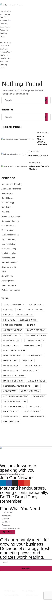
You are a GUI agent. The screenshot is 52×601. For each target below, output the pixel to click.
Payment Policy (28, 591)
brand (20, 310)
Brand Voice (6, 207)
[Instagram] (15, 483)
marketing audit (11, 366)
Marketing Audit (8, 258)
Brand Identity (7, 198)
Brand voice (9, 320)
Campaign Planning (10, 221)
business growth (28, 320)
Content (31, 325)
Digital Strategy (11, 345)
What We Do (5, 14)
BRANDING (7, 315)
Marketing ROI (30, 371)
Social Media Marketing (14, 401)
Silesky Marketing (30, 391)
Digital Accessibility (13, 340)
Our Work (3, 24)
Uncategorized (7, 281)
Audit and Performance (11, 189)
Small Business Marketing (15, 396)
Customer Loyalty (12, 335)
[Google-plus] (27, 483)
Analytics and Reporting (11, 184)
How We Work (5, 11)
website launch (10, 416)
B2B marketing (36, 305)
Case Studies (5, 27)
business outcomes (12, 325)
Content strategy (36, 330)
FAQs (2, 36)
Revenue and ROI (9, 267)
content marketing (12, 330)
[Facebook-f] (9, 483)
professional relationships (16, 386)
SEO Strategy (9, 391)
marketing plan (10, 371)
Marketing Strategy (9, 262)
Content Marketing (9, 230)
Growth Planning (8, 249)
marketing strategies (13, 376)
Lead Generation (8, 253)
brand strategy (24, 315)
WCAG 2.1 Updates (32, 411)
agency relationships (13, 305)
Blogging (7, 310)
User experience (11, 411)
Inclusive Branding (12, 355)
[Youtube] (21, 483)
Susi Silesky (35, 406)
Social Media (7, 276)
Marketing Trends (36, 381)
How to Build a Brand (38, 155)
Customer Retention (10, 235)
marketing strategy (13, 381)
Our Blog (3, 33)
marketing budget (32, 366)
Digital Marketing (8, 239)
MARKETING (28, 361)
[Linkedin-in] (3, 483)
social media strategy (14, 406)
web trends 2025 (11, 422)
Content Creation (8, 226)
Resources (4, 30)
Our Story (3, 17)
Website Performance (10, 290)
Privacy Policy (9, 591)
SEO (3, 272)
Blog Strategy (7, 193)
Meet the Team (5, 21)
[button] (26, 39)
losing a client (10, 361)
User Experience (8, 285)
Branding (5, 212)
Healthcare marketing (14, 350)
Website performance (33, 416)
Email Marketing (8, 244)
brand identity (35, 310)
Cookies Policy (32, 595)
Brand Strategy (7, 203)
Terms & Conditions (11, 595)
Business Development (11, 216)
